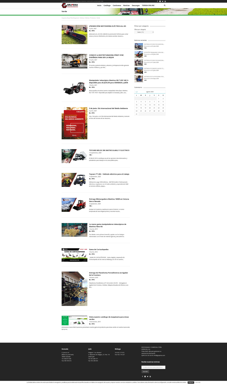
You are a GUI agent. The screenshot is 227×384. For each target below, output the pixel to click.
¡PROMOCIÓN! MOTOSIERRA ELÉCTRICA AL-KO (107, 26)
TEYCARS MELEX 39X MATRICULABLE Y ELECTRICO (109, 150)
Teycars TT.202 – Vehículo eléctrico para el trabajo (109, 174)
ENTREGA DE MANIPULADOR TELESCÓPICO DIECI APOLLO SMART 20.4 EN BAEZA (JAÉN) (154, 68)
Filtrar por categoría (140, 29)
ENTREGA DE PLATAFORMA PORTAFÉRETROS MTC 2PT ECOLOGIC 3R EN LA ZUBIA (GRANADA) (154, 76)
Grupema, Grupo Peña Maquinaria (70, 18)
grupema (148, 46)
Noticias (82, 18)
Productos (93, 18)
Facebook (157, 1)
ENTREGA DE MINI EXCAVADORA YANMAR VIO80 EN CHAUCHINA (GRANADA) (154, 60)
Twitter (163, 1)
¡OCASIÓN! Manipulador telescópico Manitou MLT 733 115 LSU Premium (154, 52)
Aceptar (191, 382)
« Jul (136, 92)
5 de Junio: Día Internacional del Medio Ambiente (108, 108)
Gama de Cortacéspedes (98, 249)
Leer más (197, 382)
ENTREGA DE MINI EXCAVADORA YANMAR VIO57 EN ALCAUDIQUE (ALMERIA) (154, 44)
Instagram (160, 1)
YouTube (165, 1)
